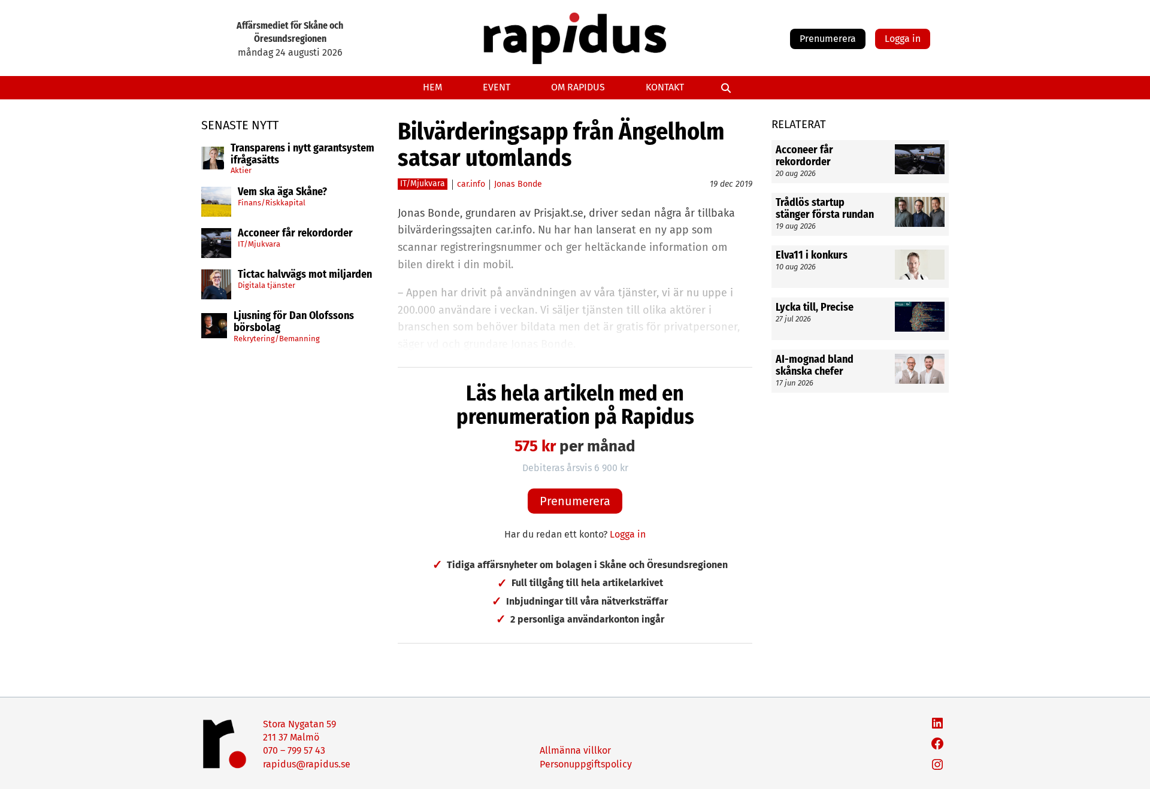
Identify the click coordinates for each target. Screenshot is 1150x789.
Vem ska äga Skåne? (282, 192)
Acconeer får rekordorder (296, 233)
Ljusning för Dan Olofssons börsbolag (294, 322)
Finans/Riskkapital (271, 202)
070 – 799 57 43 (294, 750)
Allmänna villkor (575, 750)
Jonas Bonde (518, 184)
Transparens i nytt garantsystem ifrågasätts (302, 154)
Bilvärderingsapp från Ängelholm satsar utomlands (561, 145)
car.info (471, 184)
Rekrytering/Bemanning (277, 338)
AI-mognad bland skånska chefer (815, 366)
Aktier (241, 170)
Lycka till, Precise (815, 308)
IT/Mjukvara (259, 243)
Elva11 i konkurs (813, 256)
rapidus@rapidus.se (306, 764)
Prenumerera (828, 38)
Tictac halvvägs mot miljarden (305, 275)
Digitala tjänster (266, 285)
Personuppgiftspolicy (586, 764)
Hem (432, 87)
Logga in (903, 38)
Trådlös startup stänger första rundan (825, 209)
